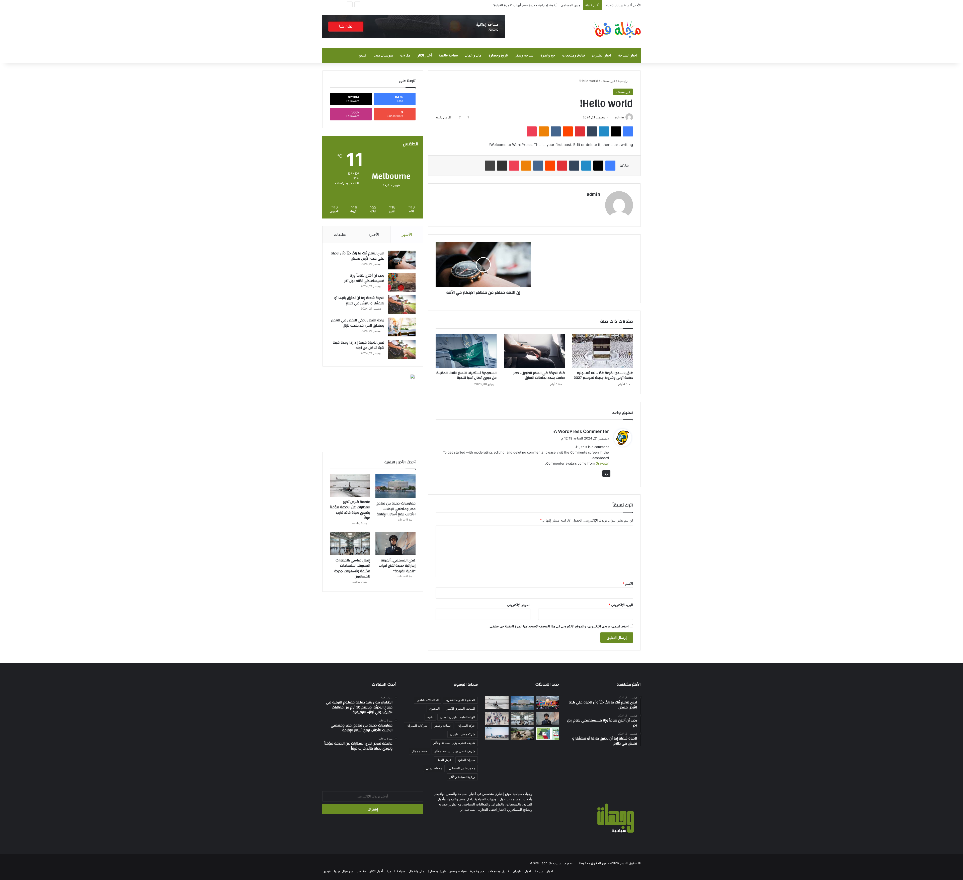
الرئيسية (624, 81)
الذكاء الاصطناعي (428, 700)
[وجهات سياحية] (616, 29)
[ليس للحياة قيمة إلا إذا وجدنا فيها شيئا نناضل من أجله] (402, 349)
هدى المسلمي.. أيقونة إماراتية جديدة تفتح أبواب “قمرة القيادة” (397, 565)
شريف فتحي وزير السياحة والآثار (454, 751)
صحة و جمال (419, 751)
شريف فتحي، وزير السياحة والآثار (454, 743)
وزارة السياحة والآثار (462, 777)
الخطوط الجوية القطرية (460, 700)
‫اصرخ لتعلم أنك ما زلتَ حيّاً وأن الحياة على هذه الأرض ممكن (357, 256)
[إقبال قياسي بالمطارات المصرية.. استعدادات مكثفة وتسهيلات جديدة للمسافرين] (350, 543)
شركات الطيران (417, 725)
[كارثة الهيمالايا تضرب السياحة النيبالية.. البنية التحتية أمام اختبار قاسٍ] (522, 733)
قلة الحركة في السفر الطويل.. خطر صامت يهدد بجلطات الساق (539, 375)
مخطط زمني (434, 768)
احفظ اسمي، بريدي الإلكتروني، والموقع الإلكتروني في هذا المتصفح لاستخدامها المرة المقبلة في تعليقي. (559, 626)
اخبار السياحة (627, 55)
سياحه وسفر (524, 55)
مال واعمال (473, 55)
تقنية (430, 717)
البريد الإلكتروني (621, 605)
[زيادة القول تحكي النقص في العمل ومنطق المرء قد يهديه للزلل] (402, 327)
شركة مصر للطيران (462, 734)
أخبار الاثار (424, 55)
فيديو (362, 55)
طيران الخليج (466, 760)
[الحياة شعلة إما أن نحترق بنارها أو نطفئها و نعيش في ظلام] (402, 304)
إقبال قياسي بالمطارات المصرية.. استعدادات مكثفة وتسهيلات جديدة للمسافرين (352, 568)
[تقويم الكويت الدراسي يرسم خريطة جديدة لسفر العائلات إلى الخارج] (547, 733)
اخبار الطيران (601, 55)
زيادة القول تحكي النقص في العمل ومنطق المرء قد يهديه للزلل (357, 323)
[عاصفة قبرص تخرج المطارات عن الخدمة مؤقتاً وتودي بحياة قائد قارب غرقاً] (350, 485)
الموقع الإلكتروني (518, 605)
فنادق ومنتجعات (573, 55)
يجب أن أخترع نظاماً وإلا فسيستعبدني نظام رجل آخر (364, 278)
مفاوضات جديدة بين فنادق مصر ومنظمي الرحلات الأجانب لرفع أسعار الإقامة (396, 509)
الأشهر (407, 234)
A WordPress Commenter (581, 431)
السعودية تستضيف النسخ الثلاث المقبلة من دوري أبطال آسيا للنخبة (466, 375)
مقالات (405, 55)
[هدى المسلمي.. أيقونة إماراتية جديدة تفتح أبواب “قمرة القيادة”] (395, 543)
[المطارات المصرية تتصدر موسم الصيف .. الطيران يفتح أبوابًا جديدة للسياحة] (497, 733)
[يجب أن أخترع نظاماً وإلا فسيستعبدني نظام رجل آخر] (402, 282)
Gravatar (602, 463)
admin (619, 117)
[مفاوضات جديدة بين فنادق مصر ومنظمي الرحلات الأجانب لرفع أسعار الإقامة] (395, 486)
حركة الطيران (466, 725)
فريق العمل (444, 760)
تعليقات (340, 234)
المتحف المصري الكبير (461, 708)
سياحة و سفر (442, 725)
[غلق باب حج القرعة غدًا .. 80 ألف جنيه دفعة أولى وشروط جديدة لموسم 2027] (602, 351)
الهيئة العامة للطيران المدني (457, 717)
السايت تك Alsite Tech (547, 863)
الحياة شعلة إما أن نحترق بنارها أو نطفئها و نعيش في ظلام (359, 301)
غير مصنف (608, 81)
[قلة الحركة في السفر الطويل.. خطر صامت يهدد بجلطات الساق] (534, 351)
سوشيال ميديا (383, 55)
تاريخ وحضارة (498, 55)
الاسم (628, 583)
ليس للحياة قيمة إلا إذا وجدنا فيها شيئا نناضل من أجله (358, 345)
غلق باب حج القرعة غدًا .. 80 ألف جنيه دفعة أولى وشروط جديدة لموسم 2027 (603, 375)
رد (606, 473)
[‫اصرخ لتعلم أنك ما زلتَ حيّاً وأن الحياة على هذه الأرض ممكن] (402, 260)
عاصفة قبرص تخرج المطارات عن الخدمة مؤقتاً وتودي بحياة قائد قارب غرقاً (350, 510)
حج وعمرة (547, 55)
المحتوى (434, 708)
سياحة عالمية (448, 55)
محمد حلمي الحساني (462, 768)
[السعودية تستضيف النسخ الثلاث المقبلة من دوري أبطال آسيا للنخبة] (466, 351)
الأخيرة (373, 234)
